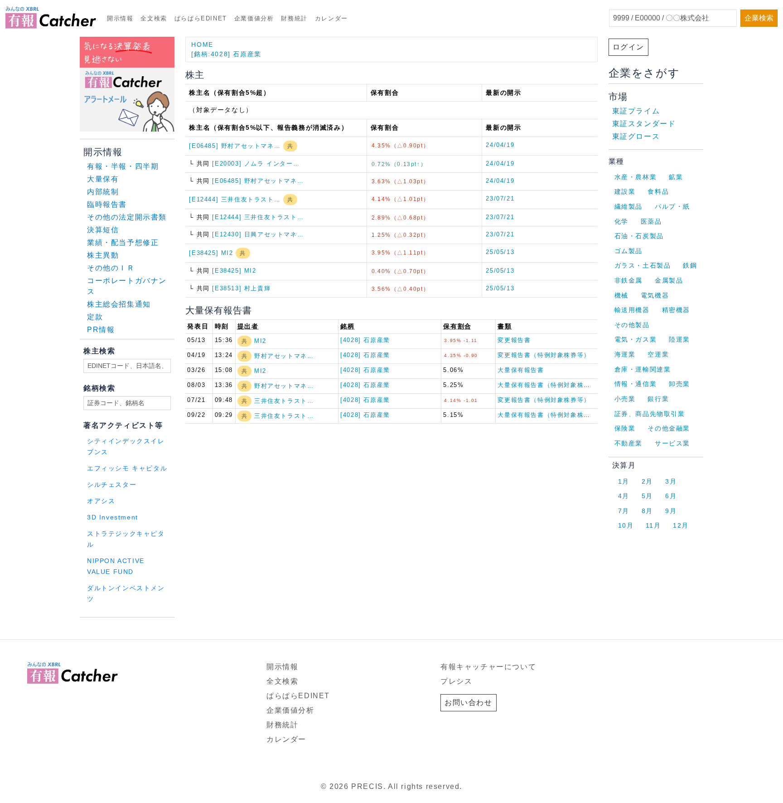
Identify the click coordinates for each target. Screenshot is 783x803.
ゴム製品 (628, 251)
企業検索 (758, 18)
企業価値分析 (254, 18)
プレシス (456, 681)
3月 (671, 481)
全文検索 (153, 18)
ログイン (628, 47)
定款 (95, 317)
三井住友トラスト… (284, 400)
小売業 (625, 398)
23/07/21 (500, 198)
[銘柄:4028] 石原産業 (226, 54)
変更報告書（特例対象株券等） (544, 355)
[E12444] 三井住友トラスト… (236, 199)
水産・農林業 (635, 177)
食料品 (658, 191)
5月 (647, 495)
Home (202, 44)
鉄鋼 (690, 265)
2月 (647, 481)
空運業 (658, 354)
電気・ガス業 (635, 339)
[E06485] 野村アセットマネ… (236, 145)
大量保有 (103, 179)
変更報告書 (514, 340)
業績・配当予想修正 (123, 242)
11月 (653, 525)
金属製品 (669, 280)
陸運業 (679, 339)
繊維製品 (628, 206)
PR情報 (101, 329)
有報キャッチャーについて (488, 667)
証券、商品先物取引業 (649, 413)
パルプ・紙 (672, 206)
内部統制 (103, 192)
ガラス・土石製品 (642, 265)
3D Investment (112, 517)
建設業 (625, 191)
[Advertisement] (189, 629)
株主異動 (103, 255)
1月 (623, 481)
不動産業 (628, 443)
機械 (621, 295)
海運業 (625, 354)
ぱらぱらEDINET (200, 18)
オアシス (101, 501)
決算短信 (103, 230)
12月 (681, 525)
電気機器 (655, 295)
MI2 (260, 341)
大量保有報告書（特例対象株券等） (551, 385)
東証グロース (636, 136)
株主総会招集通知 (119, 304)
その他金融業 (669, 428)
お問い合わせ (469, 702)
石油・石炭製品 (639, 236)
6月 (671, 495)
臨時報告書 (107, 204)
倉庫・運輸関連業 (642, 369)
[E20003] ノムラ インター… (256, 163)
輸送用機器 (632, 309)
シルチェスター (111, 484)
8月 (647, 510)
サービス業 (672, 443)
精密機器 (676, 309)
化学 (621, 221)
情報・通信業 (635, 383)
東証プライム (636, 111)
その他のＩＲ (111, 268)
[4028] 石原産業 (365, 340)
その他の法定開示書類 (127, 217)
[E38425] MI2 (212, 253)
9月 (671, 510)
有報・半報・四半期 (123, 166)
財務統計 (294, 18)
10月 (626, 525)
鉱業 (676, 177)
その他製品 (632, 324)
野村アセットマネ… (284, 356)
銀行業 (658, 398)
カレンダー (331, 18)
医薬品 (651, 221)
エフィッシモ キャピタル (127, 468)
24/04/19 (500, 145)
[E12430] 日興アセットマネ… (258, 234)
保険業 (625, 428)
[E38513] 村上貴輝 (241, 288)
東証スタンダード (644, 123)
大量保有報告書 (521, 370)
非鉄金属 (628, 280)
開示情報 (120, 18)
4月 (623, 495)
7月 (623, 510)
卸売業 (679, 383)
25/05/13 (500, 252)
